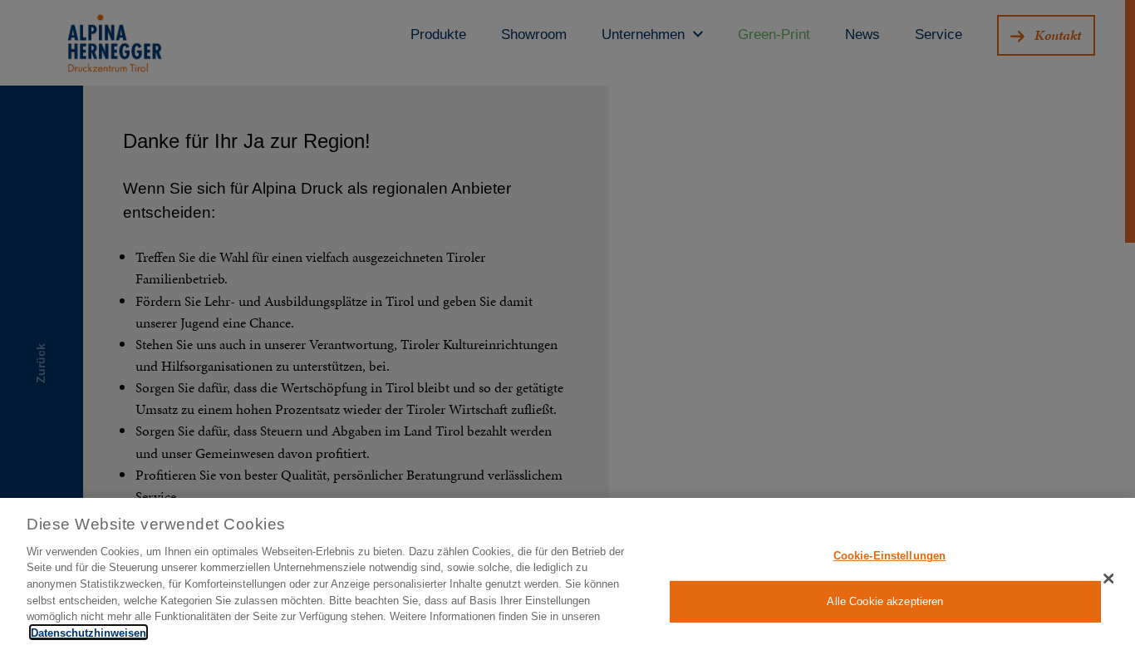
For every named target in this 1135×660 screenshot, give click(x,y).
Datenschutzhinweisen (88, 632)
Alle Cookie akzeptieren (885, 601)
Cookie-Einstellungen (889, 555)
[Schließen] (1108, 578)
